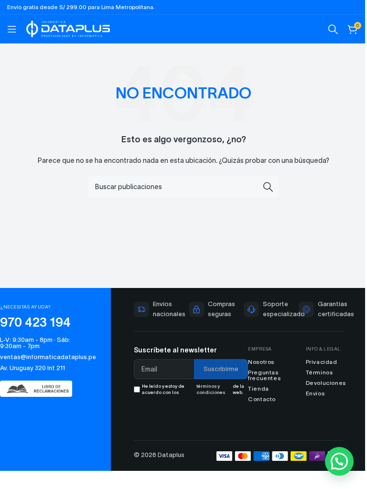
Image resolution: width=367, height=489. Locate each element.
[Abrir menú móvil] (12, 29)
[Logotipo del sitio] (68, 28)
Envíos (315, 393)
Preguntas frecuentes (264, 375)
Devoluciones (326, 383)
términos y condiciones (210, 389)
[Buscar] (333, 29)
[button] (339, 461)
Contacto (262, 399)
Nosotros (261, 362)
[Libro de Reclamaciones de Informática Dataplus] (40, 389)
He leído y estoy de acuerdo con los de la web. (193, 389)
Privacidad (321, 362)
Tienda (258, 388)
